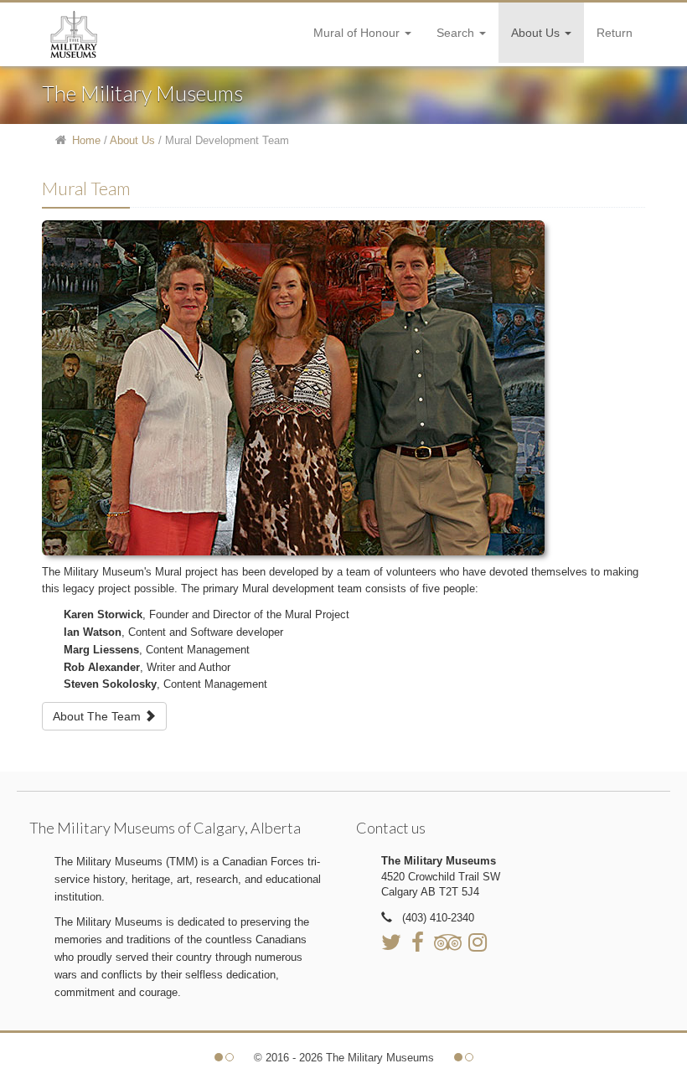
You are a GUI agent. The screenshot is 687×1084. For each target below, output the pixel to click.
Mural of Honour (358, 32)
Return (615, 32)
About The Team (98, 716)
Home (86, 140)
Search (457, 32)
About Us (537, 32)
